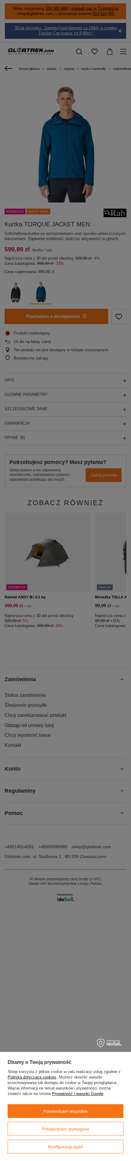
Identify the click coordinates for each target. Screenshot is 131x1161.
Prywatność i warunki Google (77, 1093)
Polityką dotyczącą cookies (32, 1077)
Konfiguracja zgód (65, 1146)
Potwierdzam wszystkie (65, 1111)
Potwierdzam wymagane (65, 1128)
